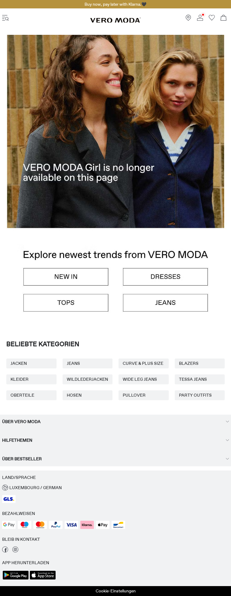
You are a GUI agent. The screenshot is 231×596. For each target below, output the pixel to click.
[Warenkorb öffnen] (223, 18)
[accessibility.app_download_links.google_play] (15, 578)
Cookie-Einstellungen (116, 590)
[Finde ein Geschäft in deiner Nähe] (188, 19)
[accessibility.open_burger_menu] (5, 18)
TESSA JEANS (193, 379)
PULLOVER (134, 395)
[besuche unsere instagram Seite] (15, 551)
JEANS (73, 363)
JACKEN (19, 363)
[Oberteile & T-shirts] (59, 307)
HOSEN (74, 395)
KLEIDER (20, 379)
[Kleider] (172, 280)
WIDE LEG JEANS (140, 379)
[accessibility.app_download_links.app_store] (42, 578)
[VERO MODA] (115, 21)
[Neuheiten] (59, 280)
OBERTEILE (22, 395)
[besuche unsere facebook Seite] (5, 551)
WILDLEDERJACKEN (87, 379)
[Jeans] (172, 307)
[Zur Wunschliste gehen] (212, 19)
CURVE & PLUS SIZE (143, 363)
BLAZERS (189, 363)
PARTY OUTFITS (195, 395)
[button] (115, 148)
